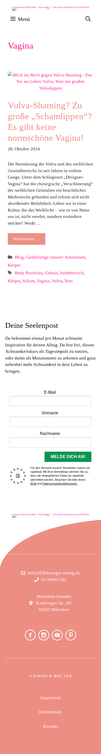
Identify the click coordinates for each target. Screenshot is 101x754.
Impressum (50, 697)
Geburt (51, 272)
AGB (33, 483)
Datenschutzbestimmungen (60, 483)
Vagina (43, 280)
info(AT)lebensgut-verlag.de (54, 573)
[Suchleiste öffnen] (88, 19)
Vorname (50, 413)
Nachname (50, 433)
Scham (29, 280)
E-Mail (50, 392)
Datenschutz (50, 711)
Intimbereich (71, 272)
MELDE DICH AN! (68, 456)
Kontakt (50, 726)
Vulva (57, 280)
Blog (19, 257)
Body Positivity (29, 272)
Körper (14, 265)
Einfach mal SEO (52, 676)
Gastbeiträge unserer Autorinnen (55, 257)
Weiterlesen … (26, 238)
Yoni (68, 280)
